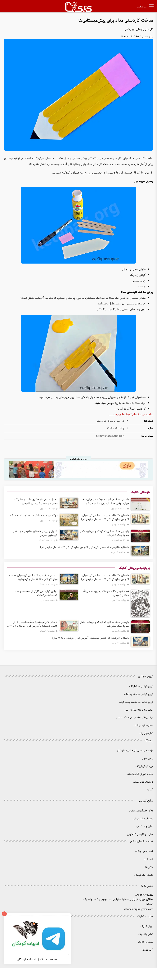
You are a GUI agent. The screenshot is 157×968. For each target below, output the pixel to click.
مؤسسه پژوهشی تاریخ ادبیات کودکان (135, 750)
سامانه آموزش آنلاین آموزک (140, 774)
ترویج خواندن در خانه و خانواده (138, 694)
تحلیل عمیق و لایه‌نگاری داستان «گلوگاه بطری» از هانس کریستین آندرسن (35, 501)
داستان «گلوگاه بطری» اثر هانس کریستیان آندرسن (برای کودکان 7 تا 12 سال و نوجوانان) (105, 517)
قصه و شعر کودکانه (144, 851)
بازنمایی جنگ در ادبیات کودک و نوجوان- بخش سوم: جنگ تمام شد (104, 533)
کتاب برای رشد (146, 733)
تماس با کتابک (145, 934)
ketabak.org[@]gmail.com (138, 909)
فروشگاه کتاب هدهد (143, 782)
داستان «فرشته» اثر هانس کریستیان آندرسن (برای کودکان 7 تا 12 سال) (90, 638)
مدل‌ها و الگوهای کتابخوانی (140, 834)
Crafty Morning (115, 428)
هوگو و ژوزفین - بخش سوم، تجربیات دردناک (33, 515)
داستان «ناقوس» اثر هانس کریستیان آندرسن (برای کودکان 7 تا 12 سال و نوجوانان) (84, 547)
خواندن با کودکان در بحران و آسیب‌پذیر (134, 718)
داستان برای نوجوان (143, 875)
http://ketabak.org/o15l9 (110, 436)
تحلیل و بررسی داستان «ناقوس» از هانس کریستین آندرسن (35, 533)
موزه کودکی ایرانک (144, 766)
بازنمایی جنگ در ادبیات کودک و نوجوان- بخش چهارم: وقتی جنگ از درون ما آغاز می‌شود (104, 501)
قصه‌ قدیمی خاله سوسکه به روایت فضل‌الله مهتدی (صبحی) (106, 593)
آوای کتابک (147, 950)
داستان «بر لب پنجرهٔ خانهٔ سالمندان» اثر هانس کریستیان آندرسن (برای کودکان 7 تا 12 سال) (33, 624)
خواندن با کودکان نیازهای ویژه (138, 710)
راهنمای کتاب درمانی (143, 818)
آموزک (150, 790)
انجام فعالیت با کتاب (143, 725)
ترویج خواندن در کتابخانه (141, 686)
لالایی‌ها (149, 867)
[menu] (151, 7)
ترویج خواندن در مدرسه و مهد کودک (136, 702)
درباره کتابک (147, 926)
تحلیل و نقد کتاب (145, 826)
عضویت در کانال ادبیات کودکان (37, 959)
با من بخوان (147, 758)
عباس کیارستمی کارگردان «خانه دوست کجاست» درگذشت (36, 593)
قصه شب (148, 859)
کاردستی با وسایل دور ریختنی (138, 29)
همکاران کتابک (145, 942)
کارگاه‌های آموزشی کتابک (141, 811)
